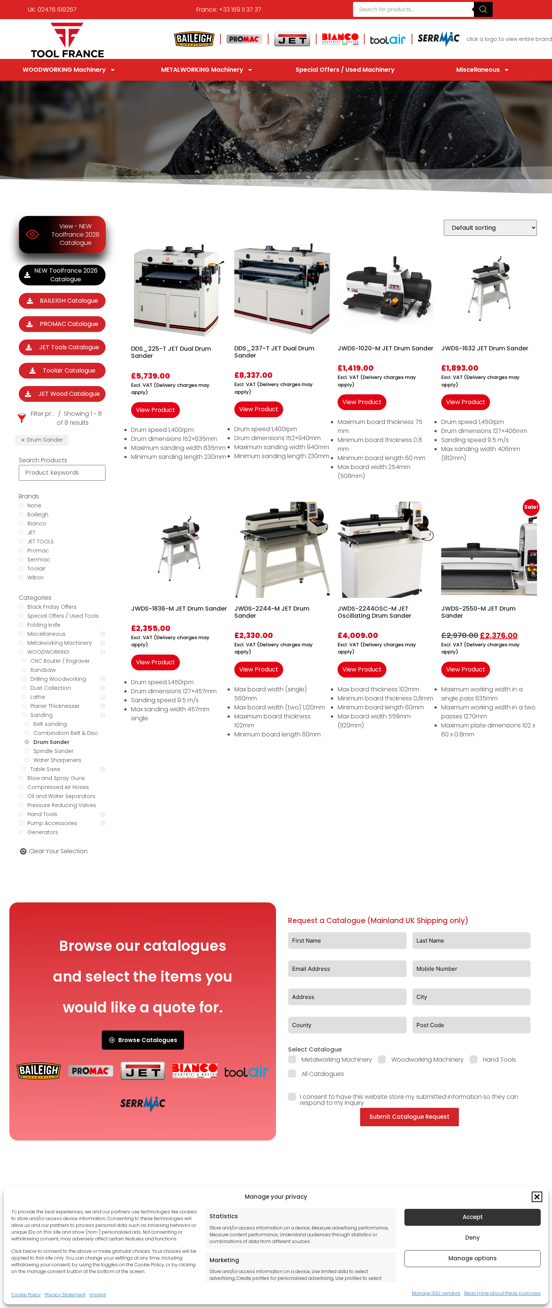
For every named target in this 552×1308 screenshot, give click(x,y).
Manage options (472, 1258)
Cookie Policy (26, 1294)
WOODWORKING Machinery (64, 69)
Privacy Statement (65, 1294)
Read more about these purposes (502, 1293)
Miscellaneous (478, 69)
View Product (155, 410)
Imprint (97, 1294)
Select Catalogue (315, 1049)
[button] (537, 1197)
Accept (473, 1217)
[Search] (483, 9)
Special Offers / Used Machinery (345, 69)
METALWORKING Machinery (202, 69)
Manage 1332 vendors (436, 1293)
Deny (472, 1238)
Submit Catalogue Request (409, 1117)
